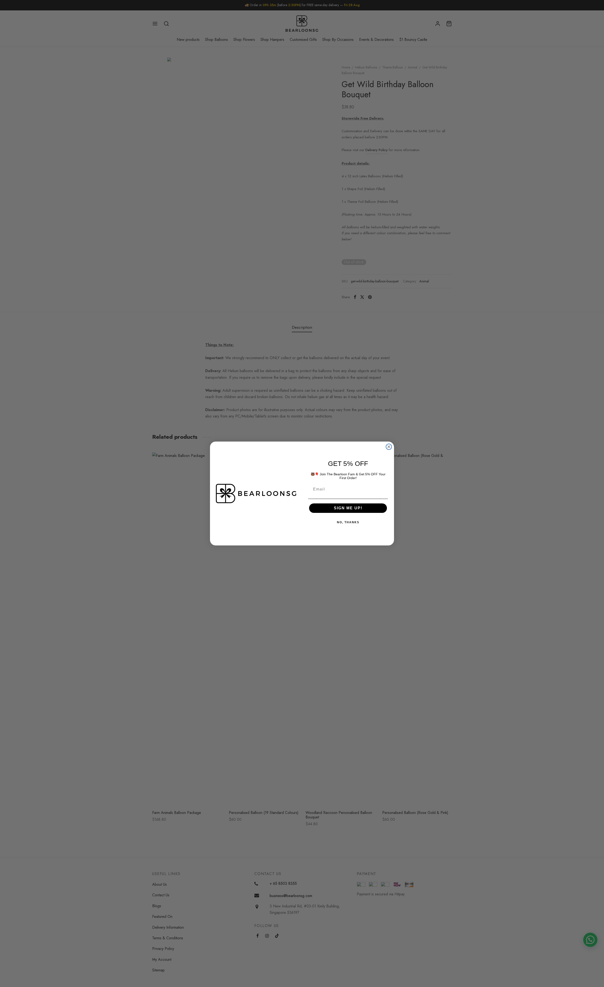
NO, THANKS (348, 522)
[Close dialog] (389, 447)
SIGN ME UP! (348, 508)
